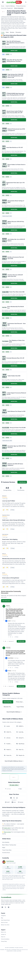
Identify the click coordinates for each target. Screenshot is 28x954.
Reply (17, 636)
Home (2, 6)
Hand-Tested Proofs (5, 920)
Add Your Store (4, 922)
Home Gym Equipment (7, 8)
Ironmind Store (6, 852)
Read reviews (7, 832)
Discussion (18, 32)
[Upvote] (9, 637)
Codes (2, 32)
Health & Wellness (10, 6)
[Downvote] (12, 637)
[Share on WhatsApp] (17, 798)
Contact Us (3, 934)
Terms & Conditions (5, 939)
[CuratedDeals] (14, 2)
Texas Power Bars (6, 850)
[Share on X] (14, 798)
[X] (5, 907)
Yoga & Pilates (20, 706)
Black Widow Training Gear (9, 845)
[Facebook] (2, 907)
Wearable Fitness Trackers (8, 706)
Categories (3, 915)
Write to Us (3, 932)
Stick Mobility (5, 842)
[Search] (25, 2)
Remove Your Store (5, 924)
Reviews (12, 32)
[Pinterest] (8, 907)
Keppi (3, 847)
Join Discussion (21, 641)
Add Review (22, 482)
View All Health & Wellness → (14, 712)
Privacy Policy (4, 941)
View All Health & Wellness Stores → (14, 761)
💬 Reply (12, 509)
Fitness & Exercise (21, 6)
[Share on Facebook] (11, 798)
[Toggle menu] (3, 2)
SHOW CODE (14, 50)
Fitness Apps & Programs (20, 702)
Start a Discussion (6, 600)
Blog (2, 917)
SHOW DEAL (14, 102)
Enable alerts (7, 828)
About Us (3, 936)
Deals (7, 32)
